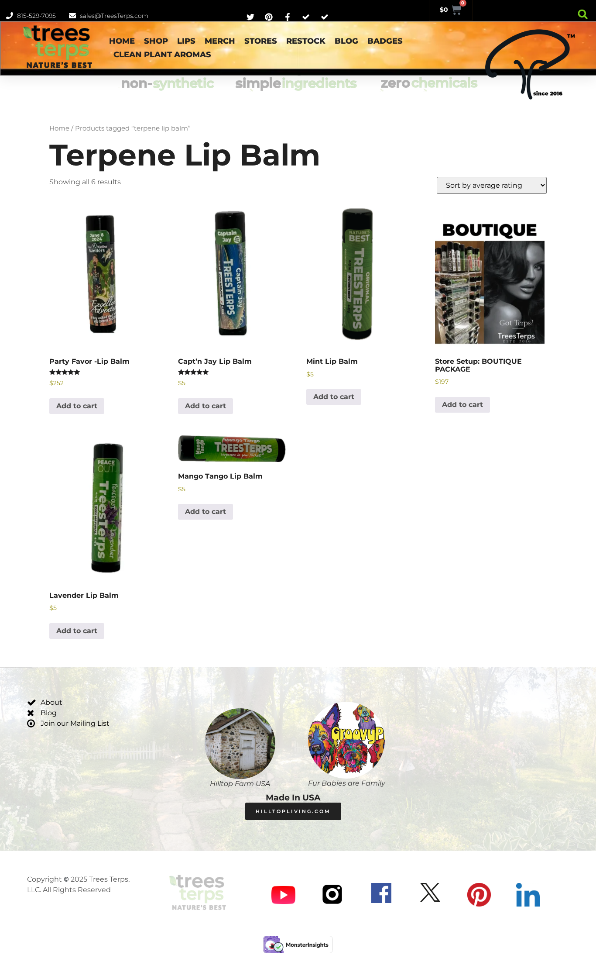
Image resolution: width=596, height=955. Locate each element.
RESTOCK (305, 41)
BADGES (385, 41)
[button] (582, 14)
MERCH (220, 41)
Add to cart (76, 406)
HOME (122, 41)
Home (59, 128)
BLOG (346, 41)
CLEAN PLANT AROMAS (162, 54)
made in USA (293, 798)
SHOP (156, 41)
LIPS (186, 41)
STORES (260, 41)
